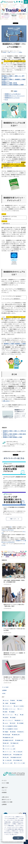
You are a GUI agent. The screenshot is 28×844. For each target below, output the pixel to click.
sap (17, 714)
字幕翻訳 (6, 731)
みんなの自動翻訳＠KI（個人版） (11, 729)
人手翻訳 (8, 52)
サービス (4, 780)
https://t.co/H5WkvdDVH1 (9, 542)
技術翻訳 (13, 717)
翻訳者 (13, 700)
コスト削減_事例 (7, 760)
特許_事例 (6, 757)
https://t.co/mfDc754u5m (8, 530)
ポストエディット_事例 (9, 746)
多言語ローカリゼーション (10, 709)
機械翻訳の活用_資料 (8, 740)
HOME (3, 693)
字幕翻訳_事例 (15, 743)
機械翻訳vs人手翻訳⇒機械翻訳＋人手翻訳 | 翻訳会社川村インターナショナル (14, 434)
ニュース (4, 790)
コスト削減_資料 (18, 751)
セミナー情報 (5, 783)
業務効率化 (21, 731)
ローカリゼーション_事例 (9, 749)
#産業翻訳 (18, 540)
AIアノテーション (8, 751)
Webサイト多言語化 (19, 706)
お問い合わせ (19, 2)
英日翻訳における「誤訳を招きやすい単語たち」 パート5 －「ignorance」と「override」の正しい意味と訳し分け (14, 678)
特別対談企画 (7, 734)
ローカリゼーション (8, 714)
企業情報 (4, 690)
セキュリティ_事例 (8, 763)
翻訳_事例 (6, 743)
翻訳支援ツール (19, 720)
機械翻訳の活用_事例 (16, 757)
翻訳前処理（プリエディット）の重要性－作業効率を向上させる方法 (14, 653)
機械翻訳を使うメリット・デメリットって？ (15, 96)
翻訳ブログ (5, 787)
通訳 (22, 714)
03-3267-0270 (14, 2)
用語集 (5, 711)
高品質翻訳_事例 (18, 754)
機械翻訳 (4, 52)
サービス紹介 (5, 687)
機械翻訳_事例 (20, 740)
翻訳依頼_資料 (16, 734)
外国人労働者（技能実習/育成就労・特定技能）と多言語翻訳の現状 (14, 581)
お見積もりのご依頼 (7, 802)
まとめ (6, 99)
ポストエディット (14, 52)
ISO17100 (6, 700)
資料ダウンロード (6, 799)
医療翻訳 (20, 700)
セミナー (21, 709)
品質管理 (6, 717)
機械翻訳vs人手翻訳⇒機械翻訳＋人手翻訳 (15, 343)
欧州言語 (13, 723)
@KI (10, 527)
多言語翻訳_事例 (18, 760)
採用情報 (4, 792)
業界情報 (13, 731)
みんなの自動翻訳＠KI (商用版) (10, 726)
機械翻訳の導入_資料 (8, 737)
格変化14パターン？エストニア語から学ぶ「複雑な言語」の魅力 (14, 605)
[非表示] (15, 91)
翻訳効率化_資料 (7, 754)
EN (17, 2)
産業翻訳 (20, 52)
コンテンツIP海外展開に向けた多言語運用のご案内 (14, 508)
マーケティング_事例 (20, 763)
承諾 (18, 838)
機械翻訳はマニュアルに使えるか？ (13, 94)
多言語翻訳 (21, 723)
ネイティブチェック (8, 720)
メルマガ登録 (22, 2)
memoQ (6, 723)
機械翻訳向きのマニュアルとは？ (12, 97)
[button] (26, 2)
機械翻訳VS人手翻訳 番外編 (9, 83)
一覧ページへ (12, 519)
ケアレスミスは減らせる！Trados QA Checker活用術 (14, 629)
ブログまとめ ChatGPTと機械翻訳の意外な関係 (14, 477)
